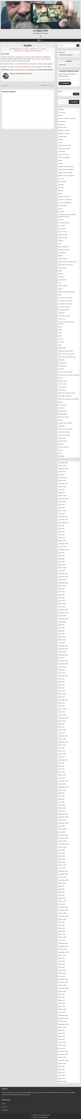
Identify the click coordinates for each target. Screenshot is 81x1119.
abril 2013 (61, 727)
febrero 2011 (62, 775)
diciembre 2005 (63, 943)
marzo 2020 (61, 565)
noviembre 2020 (63, 544)
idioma (60, 274)
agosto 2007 (62, 883)
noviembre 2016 (63, 664)
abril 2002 (61, 1075)
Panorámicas (62, 390)
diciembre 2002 (63, 1051)
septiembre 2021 (63, 523)
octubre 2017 (62, 652)
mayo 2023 (61, 493)
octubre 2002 (62, 1057)
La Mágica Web (40, 30)
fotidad (60, 241)
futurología (61, 253)
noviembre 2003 (63, 1018)
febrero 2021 (62, 541)
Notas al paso (62, 381)
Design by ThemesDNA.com (40, 1117)
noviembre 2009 (63, 817)
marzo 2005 (61, 970)
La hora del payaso (64, 307)
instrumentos (62, 280)
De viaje (60, 188)
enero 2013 (61, 733)
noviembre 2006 (63, 910)
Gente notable (62, 259)
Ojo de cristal (62, 384)
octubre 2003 (62, 1021)
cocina (60, 142)
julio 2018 (61, 625)
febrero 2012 (62, 754)
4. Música (61, 109)
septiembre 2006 (63, 916)
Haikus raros (62, 268)
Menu (41, 40)
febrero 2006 (62, 937)
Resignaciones (62, 414)
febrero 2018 (62, 640)
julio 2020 (61, 553)
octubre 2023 (62, 487)
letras (60, 327)
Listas (60, 336)
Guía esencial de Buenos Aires (67, 262)
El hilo (60, 209)
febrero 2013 (62, 730)
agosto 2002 (62, 1063)
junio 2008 (61, 853)
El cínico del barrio (64, 197)
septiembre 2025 (63, 469)
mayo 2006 (61, 928)
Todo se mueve (62, 441)
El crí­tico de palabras (65, 200)
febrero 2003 (62, 1045)
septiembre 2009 (63, 823)
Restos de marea (63, 417)
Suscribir (74, 102)
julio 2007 (61, 886)
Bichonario (61, 124)
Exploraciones (62, 235)
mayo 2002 (61, 1072)
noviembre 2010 (63, 781)
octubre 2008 (62, 841)
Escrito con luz (62, 232)
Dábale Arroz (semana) (65, 173)
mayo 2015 (61, 685)
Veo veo (60, 450)
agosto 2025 (62, 472)
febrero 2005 (62, 973)
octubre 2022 (62, 496)
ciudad (60, 139)
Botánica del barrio (64, 133)
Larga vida (61, 319)
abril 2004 (61, 1003)
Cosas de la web (63, 154)
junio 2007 (61, 889)
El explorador (62, 206)
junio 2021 (61, 529)
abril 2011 (61, 769)
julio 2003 (61, 1030)
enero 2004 (61, 1012)
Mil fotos (61, 369)
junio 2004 (61, 997)
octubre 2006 (62, 913)
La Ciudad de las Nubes (65, 304)
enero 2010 (61, 811)
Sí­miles (60, 420)
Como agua (61, 152)
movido (60, 378)
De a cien (61, 179)
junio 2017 (61, 658)
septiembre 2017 (63, 655)
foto (59, 244)
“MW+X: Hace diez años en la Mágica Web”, (23, 70)
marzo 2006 (61, 934)
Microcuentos (62, 366)
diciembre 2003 (63, 1015)
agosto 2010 (62, 790)
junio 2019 (61, 592)
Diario (21, 50)
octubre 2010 (62, 784)
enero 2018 (61, 643)
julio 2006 (61, 922)
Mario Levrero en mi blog (66, 354)
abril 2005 (61, 967)
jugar (60, 295)
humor (60, 271)
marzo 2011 (61, 772)
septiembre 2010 (63, 787)
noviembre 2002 (63, 1054)
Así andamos (62, 121)
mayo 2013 (61, 724)
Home (3, 1104)
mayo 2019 (61, 595)
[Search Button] (40, 36)
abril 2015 (61, 688)
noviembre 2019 (63, 577)
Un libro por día (63, 447)
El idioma (61, 212)
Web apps (61, 456)
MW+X (39, 50)
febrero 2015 (62, 694)
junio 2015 (61, 682)
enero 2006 (61, 940)
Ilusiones (61, 277)
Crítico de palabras (64, 157)
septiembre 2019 (63, 583)
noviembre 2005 (63, 946)
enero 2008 (61, 868)
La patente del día (64, 316)
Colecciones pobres (64, 149)
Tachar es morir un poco (65, 429)
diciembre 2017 (63, 646)
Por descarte (62, 405)
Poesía (60, 402)
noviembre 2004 (63, 982)
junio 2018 (61, 628)
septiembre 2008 (63, 844)
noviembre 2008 (63, 838)
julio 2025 (61, 475)
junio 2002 (61, 1069)
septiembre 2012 (63, 742)
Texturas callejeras (64, 435)
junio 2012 (61, 748)
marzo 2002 (61, 1078)
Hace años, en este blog (65, 265)
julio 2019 (61, 589)
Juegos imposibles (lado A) (66, 292)
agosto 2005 (62, 955)
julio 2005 (61, 958)
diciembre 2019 (63, 574)
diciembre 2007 (63, 871)
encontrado (61, 229)
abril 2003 (61, 1039)
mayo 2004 (61, 1000)
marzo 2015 (61, 691)
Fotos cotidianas (63, 247)
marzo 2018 (61, 637)
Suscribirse (64, 83)
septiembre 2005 (63, 952)
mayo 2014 (61, 703)
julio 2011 (61, 763)
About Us (4, 1107)
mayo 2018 (61, 631)
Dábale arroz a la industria (66, 176)
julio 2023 (61, 490)
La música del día (63, 310)
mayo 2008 (61, 856)
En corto (60, 220)
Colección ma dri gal (64, 145)
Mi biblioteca (62, 363)
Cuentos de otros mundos (66, 169)
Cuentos (60, 164)
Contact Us (5, 1110)
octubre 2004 (62, 985)
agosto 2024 (62, 481)
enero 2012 (61, 757)
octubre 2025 (62, 466)
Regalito (28, 45)
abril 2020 (61, 562)
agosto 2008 (62, 847)
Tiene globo (62, 438)
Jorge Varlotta (62, 286)
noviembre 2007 (63, 874)
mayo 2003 (61, 1036)
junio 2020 (61, 556)
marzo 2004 (61, 1006)
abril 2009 (61, 826)
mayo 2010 (61, 799)
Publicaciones (62, 411)
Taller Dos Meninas (64, 432)
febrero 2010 (62, 808)
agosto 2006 (62, 919)
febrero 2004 (62, 1009)
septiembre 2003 (63, 1024)
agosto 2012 (62, 745)
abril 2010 (61, 802)
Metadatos (61, 360)
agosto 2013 (62, 721)
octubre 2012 (62, 739)
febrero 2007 (62, 901)
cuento (60, 161)
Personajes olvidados (64, 396)
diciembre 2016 (63, 661)
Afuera (60, 115)
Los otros (61, 342)
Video (60, 453)
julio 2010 (61, 793)
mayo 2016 (61, 670)
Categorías (61, 52)
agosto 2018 (62, 622)
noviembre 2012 (63, 736)
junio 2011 (61, 766)
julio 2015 (61, 679)
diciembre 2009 (63, 814)
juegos (60, 289)
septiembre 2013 (63, 718)
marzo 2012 (61, 751)
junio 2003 (61, 1033)
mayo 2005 (61, 964)
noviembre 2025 (63, 463)
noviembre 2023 (63, 484)
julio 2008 (61, 850)
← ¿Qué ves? (4, 85)
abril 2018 (61, 634)
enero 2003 (61, 1048)
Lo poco (60, 339)
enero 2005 (61, 976)
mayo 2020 (61, 559)
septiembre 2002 (63, 1060)
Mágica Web (33, 50)
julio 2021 (61, 526)
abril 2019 (61, 598)
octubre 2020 (62, 547)
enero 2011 (61, 778)
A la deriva (61, 112)
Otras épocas (62, 387)
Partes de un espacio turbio (66, 393)
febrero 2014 (62, 709)
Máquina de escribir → (48, 85)
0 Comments (43, 48)
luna (59, 345)
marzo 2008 (61, 862)
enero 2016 (61, 673)
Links (60, 333)
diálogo (60, 191)
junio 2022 (61, 505)
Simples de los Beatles (65, 423)
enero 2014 (61, 712)
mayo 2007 (61, 892)
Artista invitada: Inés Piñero (67, 118)
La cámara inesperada (65, 301)
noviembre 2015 (63, 676)
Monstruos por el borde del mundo (68, 375)
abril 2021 (61, 535)
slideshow (61, 426)
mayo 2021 (61, 532)
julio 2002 (61, 1066)
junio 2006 (61, 925)
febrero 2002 (62, 1081)
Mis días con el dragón (65, 372)
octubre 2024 (62, 478)
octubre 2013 (62, 715)
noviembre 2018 (63, 613)
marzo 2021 (61, 538)
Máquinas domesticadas (65, 351)
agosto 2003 (62, 1027)
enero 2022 (61, 514)
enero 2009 (61, 832)
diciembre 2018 (63, 610)
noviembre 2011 (63, 760)
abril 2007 (61, 895)
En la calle (61, 226)
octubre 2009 (62, 820)
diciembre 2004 (63, 979)
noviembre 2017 (63, 649)
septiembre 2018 (63, 619)
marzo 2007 (61, 898)
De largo (61, 185)
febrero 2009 (62, 829)
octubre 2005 (62, 949)
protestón (61, 408)
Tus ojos (60, 444)
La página (61, 313)
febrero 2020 (62, 568)
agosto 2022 (62, 502)
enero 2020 (61, 571)
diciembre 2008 (63, 835)
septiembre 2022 (63, 499)
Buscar (60, 91)
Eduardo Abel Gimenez (22, 48)
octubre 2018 (62, 616)
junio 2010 (61, 796)
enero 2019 (61, 607)
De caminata (62, 182)
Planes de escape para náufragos (68, 399)
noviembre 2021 (63, 520)
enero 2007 (61, 904)
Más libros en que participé (66, 357)
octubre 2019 (62, 580)
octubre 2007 (62, 877)
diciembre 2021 (63, 517)
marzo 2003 (61, 1042)
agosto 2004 (62, 991)
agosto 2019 (62, 586)
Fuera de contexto (64, 250)
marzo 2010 (61, 805)
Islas (59, 283)
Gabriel (60, 256)
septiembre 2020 (63, 550)
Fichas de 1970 (62, 238)
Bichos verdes (62, 127)
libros (60, 330)
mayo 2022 (61, 508)
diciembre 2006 (63, 907)
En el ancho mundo (64, 223)
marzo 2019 (61, 601)
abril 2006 (61, 931)
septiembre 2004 (63, 988)
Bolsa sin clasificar (64, 130)
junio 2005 (61, 961)
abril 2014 (61, 706)
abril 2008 (61, 859)
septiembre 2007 (63, 880)
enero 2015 (61, 697)
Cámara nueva (62, 137)
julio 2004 (61, 994)
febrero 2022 (62, 511)
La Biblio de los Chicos (65, 298)
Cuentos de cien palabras (66, 167)
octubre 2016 (62, 667)
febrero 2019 (62, 604)
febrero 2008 (62, 865)
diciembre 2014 (63, 700)
